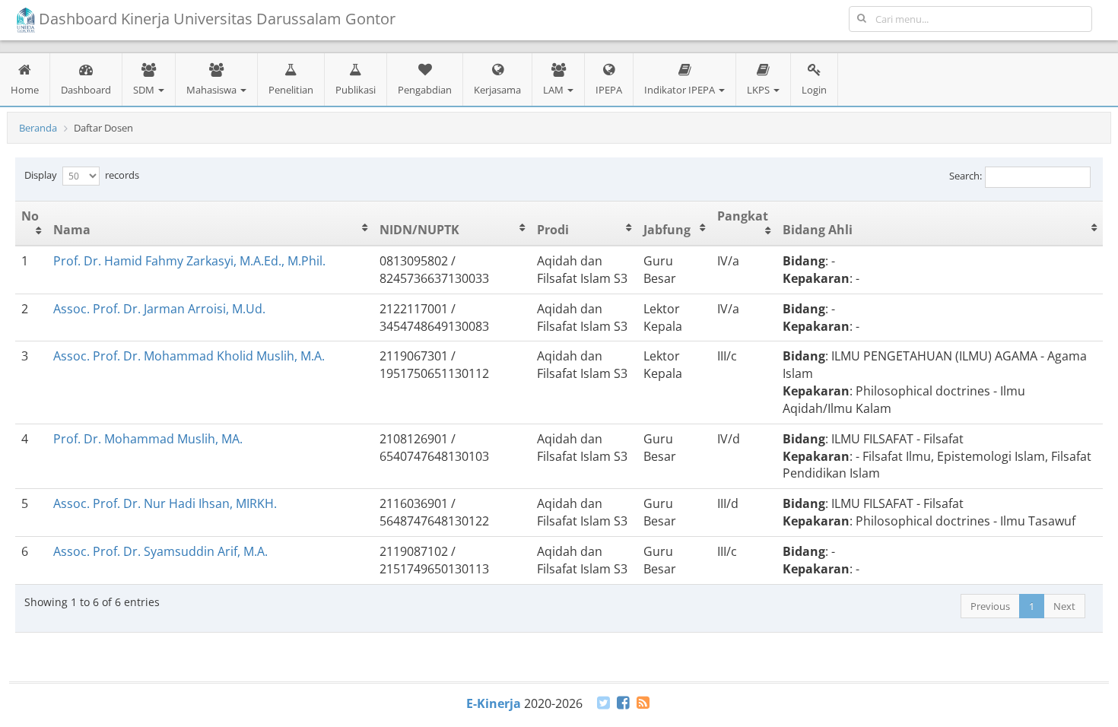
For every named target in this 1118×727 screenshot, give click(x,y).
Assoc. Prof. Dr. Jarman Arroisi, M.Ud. (159, 308)
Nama (72, 229)
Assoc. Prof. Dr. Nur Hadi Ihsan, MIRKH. (165, 503)
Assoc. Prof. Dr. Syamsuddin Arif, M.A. (160, 551)
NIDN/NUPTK (419, 229)
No (30, 216)
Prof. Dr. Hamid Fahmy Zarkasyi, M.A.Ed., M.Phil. (189, 260)
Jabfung (667, 229)
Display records (81, 175)
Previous (990, 606)
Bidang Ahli (818, 229)
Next (1064, 606)
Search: (965, 176)
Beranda (38, 128)
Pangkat (742, 216)
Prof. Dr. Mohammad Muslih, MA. (148, 438)
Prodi (553, 229)
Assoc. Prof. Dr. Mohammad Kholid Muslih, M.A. (189, 356)
